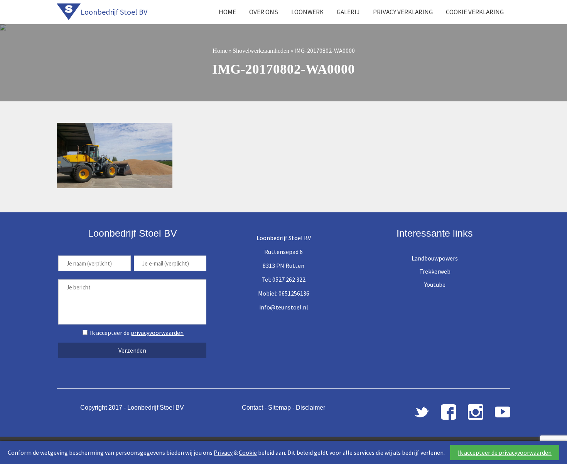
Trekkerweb (435, 271)
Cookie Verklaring (475, 12)
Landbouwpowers (435, 258)
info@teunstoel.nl (283, 307)
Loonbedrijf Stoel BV (114, 12)
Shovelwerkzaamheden (261, 50)
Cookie (248, 452)
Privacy (223, 452)
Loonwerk (307, 12)
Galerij (348, 12)
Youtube (435, 284)
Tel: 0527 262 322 (283, 279)
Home (227, 12)
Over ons (263, 12)
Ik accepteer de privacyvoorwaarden (505, 452)
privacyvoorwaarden (157, 332)
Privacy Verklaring (403, 12)
